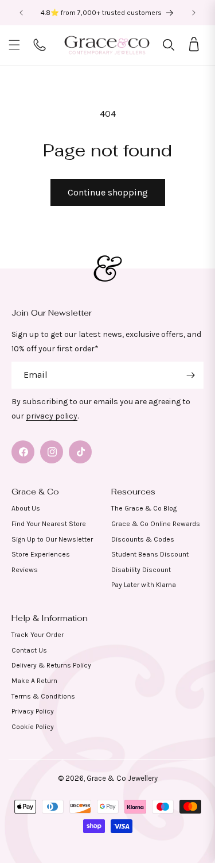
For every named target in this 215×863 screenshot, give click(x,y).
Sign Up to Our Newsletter (52, 539)
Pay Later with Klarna (143, 585)
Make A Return (34, 681)
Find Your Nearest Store (48, 524)
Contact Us (29, 650)
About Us (25, 508)
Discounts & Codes (142, 539)
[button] (14, 44)
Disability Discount (141, 570)
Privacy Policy (32, 711)
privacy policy (51, 416)
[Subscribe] (190, 375)
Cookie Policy (32, 727)
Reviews (24, 570)
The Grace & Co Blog (144, 508)
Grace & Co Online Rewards (155, 524)
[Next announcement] (193, 12)
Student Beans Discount (150, 554)
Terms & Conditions (43, 696)
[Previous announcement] (21, 12)
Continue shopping (108, 192)
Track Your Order (37, 635)
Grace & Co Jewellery (122, 778)
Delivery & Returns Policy (51, 665)
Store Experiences (40, 554)
